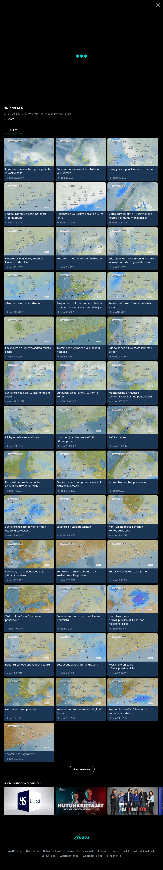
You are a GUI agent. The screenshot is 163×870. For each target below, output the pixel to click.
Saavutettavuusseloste (80, 851)
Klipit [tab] (13, 130)
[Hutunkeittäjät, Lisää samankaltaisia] (81, 801)
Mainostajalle (147, 851)
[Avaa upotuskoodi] (157, 14)
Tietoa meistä (113, 855)
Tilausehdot (33, 851)
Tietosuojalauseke (53, 851)
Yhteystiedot (49, 855)
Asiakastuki (130, 851)
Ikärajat (102, 851)
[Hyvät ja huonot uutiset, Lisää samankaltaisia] (132, 801)
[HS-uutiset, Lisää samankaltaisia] (29, 801)
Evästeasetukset (92, 855)
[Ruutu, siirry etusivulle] (81, 837)
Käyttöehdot (15, 851)
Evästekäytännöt (69, 855)
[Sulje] (158, 5)
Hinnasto (115, 851)
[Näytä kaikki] (81, 800)
